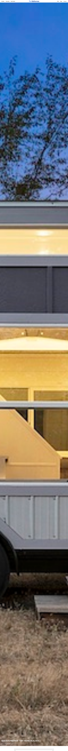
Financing (7, 1)
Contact (65, 1)
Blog (61, 1)
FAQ (58, 1)
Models (2, 1)
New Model (13, 1)
